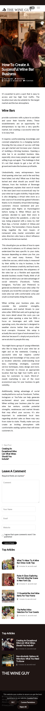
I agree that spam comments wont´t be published (20, 535)
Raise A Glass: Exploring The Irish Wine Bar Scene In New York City (27, 578)
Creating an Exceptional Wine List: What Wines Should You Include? (26, 642)
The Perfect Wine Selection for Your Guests (28, 611)
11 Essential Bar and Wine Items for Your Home (28, 594)
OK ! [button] (13, 702)
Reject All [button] (23, 707)
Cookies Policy (32, 698)
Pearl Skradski (8, 79)
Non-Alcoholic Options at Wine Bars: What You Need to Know (27, 658)
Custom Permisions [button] (28, 702)
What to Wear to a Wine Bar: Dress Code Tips (28, 561)
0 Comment (29, 80)
